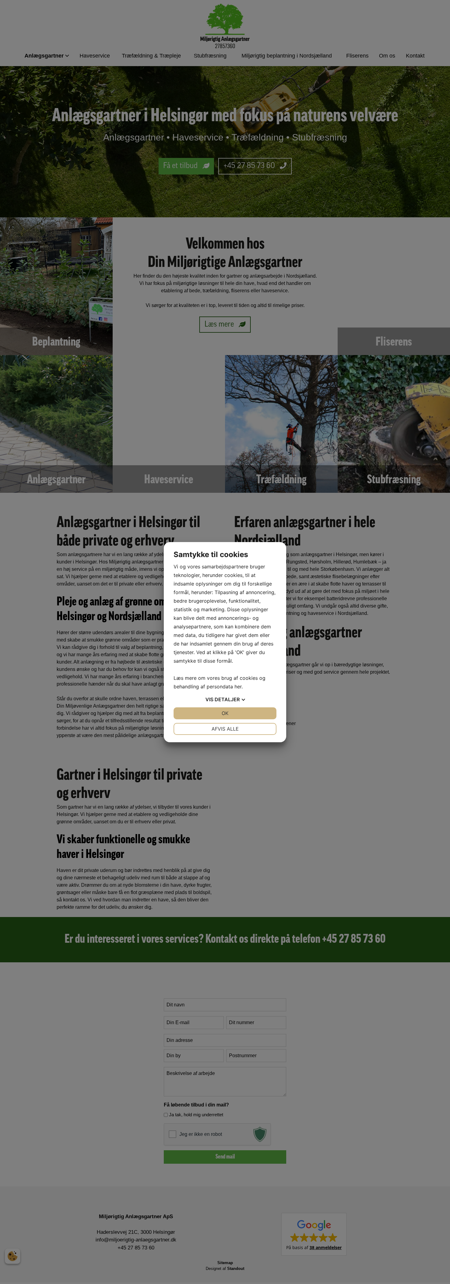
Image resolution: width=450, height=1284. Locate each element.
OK (225, 713)
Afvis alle (225, 729)
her (238, 686)
